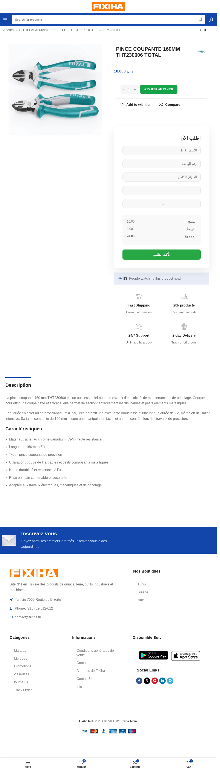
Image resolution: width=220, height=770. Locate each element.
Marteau (20, 650)
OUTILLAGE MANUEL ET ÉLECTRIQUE (50, 30)
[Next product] (211, 30)
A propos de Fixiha (90, 671)
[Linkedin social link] (162, 681)
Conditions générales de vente (95, 653)
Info (79, 686)
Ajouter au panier (158, 89)
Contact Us (84, 679)
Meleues (20, 658)
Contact (82, 663)
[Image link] (34, 572)
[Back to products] (205, 30)
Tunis (142, 584)
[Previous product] (200, 30)
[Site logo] (108, 6)
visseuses (21, 674)
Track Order (23, 690)
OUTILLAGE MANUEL (103, 30)
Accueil (9, 30)
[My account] (211, 19)
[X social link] (147, 681)
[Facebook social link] (139, 681)
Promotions (22, 666)
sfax (141, 600)
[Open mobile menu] (5, 19)
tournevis (21, 682)
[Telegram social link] (170, 681)
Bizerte (143, 592)
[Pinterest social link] (154, 681)
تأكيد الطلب (161, 254)
